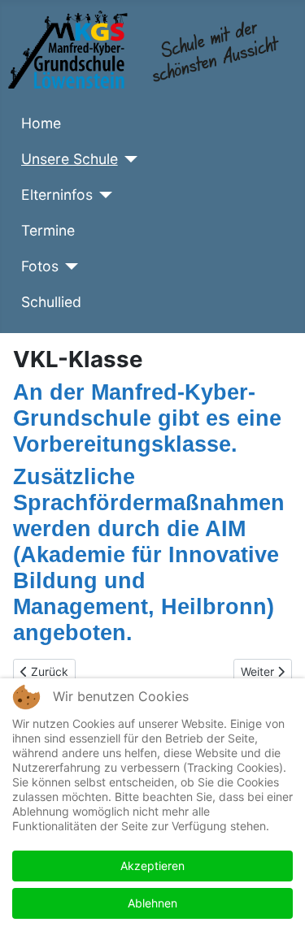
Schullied (51, 301)
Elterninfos (57, 194)
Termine (48, 230)
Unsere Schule (69, 158)
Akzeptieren (152, 866)
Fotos (40, 266)
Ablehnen (152, 903)
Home (41, 123)
